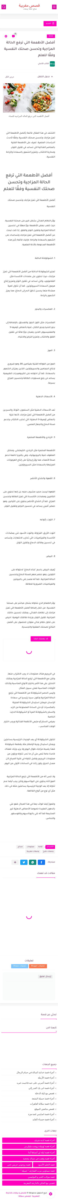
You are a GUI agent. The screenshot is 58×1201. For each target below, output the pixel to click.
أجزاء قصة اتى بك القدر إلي (41, 1088)
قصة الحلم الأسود (46, 1164)
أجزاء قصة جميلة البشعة (43, 1098)
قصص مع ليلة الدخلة (44, 1093)
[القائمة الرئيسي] (54, 7)
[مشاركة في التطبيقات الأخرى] (15, 862)
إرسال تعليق (45, 976)
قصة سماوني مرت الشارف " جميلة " (38, 1171)
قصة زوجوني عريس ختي (18, 1164)
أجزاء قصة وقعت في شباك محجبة (39, 1158)
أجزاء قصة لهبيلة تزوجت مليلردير (39, 1146)
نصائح (20, 847)
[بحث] (3, 7)
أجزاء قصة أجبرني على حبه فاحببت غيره (35, 1083)
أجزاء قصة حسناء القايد (43, 1119)
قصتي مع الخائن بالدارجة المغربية (39, 1183)
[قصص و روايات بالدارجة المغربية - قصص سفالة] (29, 6)
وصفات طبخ (48, 852)
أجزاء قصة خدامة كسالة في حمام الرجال (35, 1072)
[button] (41, 862)
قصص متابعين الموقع (44, 1109)
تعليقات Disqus (19, 966)
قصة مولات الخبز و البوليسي (41, 1177)
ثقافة (51, 36)
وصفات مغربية (33, 852)
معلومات (30, 847)
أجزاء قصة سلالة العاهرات (42, 1103)
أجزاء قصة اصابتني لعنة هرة (41, 1114)
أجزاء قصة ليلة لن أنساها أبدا (41, 1152)
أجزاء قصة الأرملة (46, 1077)
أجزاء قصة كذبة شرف (44, 1140)
